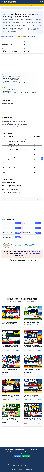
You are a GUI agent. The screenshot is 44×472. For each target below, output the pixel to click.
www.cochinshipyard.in (11, 182)
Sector (3, 7)
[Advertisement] (22, 64)
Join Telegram (17, 456)
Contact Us (24, 459)
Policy (19, 459)
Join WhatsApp (26, 456)
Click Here (18, 223)
